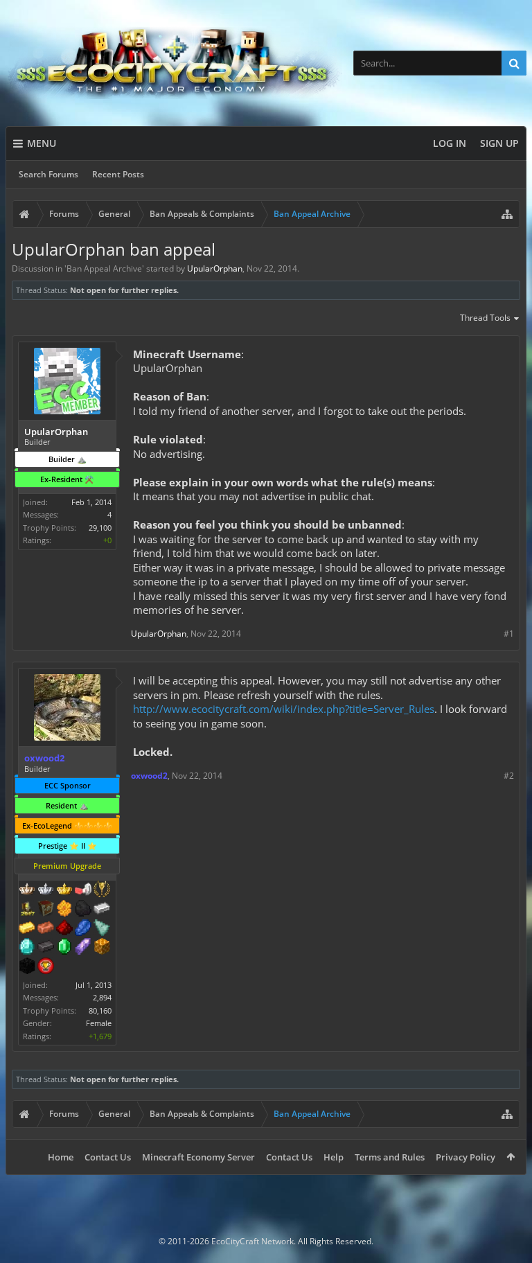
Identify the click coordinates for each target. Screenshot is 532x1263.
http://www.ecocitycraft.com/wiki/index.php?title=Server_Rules (283, 709)
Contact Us (108, 1157)
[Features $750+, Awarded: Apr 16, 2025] (83, 947)
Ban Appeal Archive (104, 268)
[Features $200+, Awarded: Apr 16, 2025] (64, 929)
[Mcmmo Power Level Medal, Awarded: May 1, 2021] (83, 890)
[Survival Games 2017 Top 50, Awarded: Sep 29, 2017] (27, 909)
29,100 (100, 527)
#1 (509, 633)
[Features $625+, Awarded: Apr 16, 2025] (64, 947)
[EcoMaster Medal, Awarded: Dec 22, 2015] (45, 890)
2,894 (102, 997)
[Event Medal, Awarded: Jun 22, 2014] (102, 890)
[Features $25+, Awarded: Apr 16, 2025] (64, 909)
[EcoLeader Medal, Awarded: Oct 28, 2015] (27, 890)
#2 (509, 775)
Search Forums (48, 174)
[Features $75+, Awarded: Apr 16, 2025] (102, 909)
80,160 (100, 1010)
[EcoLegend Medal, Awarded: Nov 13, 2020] (64, 890)
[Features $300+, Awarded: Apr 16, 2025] (102, 929)
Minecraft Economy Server (198, 1157)
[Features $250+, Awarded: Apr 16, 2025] (83, 929)
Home (60, 1157)
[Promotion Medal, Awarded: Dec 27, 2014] (45, 909)
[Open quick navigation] (507, 214)
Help (333, 1157)
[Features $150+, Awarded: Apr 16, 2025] (45, 929)
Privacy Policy (465, 1157)
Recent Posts (118, 174)
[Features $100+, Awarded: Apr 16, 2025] (27, 929)
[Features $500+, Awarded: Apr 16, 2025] (45, 947)
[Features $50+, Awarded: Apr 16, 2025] (83, 909)
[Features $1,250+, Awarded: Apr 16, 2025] (27, 967)
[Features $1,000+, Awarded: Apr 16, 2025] (102, 947)
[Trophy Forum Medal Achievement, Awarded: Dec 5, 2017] (45, 967)
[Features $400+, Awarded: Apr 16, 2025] (27, 947)
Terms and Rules (390, 1157)
